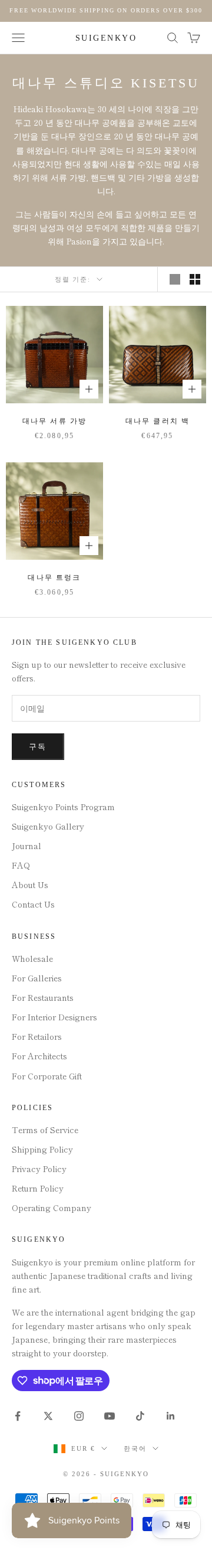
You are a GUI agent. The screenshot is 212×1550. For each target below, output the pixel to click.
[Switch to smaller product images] (195, 279)
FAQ (21, 865)
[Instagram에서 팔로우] (79, 1416)
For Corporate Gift (47, 1076)
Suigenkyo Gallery (48, 826)
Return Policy (38, 1188)
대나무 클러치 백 (157, 421)
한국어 (135, 1448)
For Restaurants (43, 997)
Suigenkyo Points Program (63, 806)
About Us (30, 884)
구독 (38, 746)
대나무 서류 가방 (54, 421)
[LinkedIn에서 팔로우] (171, 1416)
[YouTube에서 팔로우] (109, 1416)
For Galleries (37, 978)
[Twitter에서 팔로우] (48, 1416)
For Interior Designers (54, 1017)
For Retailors (37, 1036)
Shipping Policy (42, 1149)
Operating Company (51, 1207)
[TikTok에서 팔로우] (140, 1416)
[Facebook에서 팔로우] (18, 1416)
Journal (26, 845)
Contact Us (33, 904)
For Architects (39, 1056)
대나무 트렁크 (54, 577)
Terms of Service (45, 1129)
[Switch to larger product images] (175, 279)
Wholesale (32, 958)
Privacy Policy (39, 1168)
